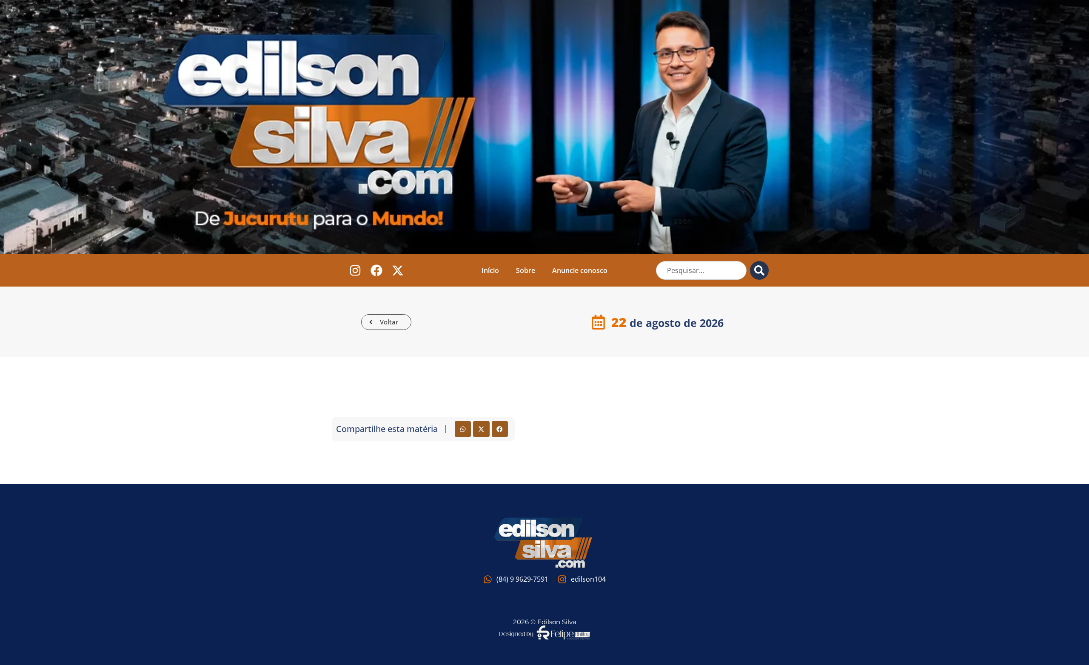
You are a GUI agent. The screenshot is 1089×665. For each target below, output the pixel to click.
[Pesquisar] (759, 270)
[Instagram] (355, 270)
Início (490, 270)
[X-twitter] (398, 270)
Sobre (525, 270)
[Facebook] (376, 270)
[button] (463, 429)
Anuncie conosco (579, 270)
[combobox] (701, 270)
